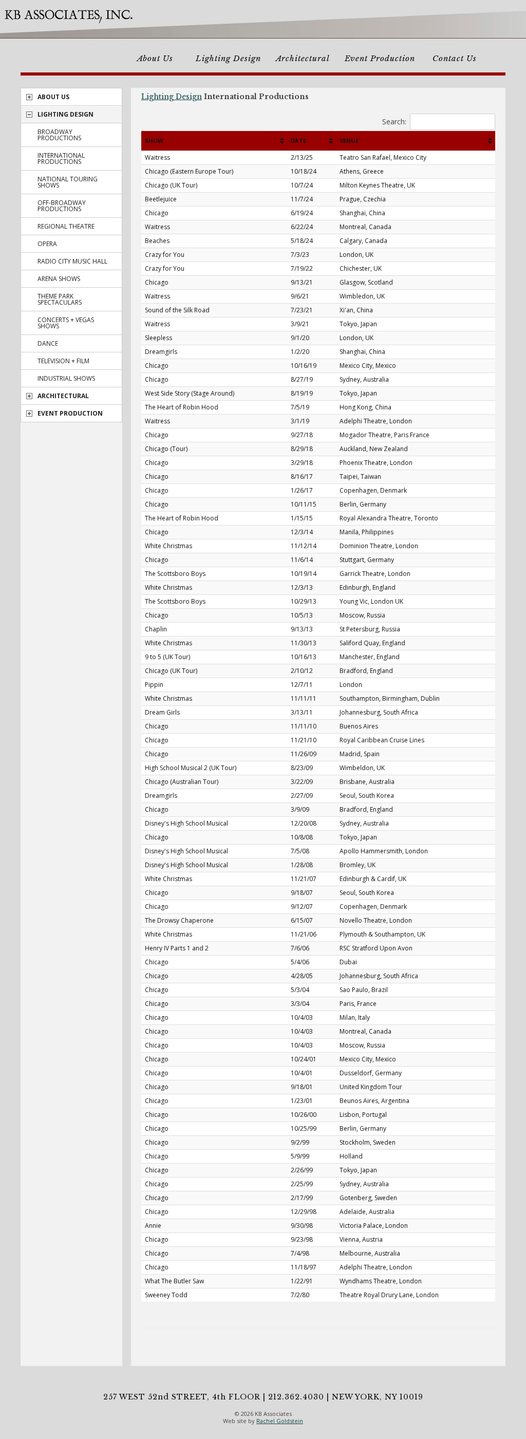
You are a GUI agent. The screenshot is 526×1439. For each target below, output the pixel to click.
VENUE (349, 140)
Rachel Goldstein (279, 1421)
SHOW (154, 140)
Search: (394, 121)
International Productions (61, 158)
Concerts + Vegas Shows (65, 322)
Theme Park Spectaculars (59, 299)
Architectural (303, 58)
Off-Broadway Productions (61, 205)
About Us (155, 58)
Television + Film (63, 361)
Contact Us (454, 58)
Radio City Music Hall (72, 261)
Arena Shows (58, 278)
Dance (47, 343)
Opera (47, 243)
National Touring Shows (67, 182)
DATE (298, 140)
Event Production (380, 58)
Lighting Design (228, 58)
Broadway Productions (59, 134)
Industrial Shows (66, 378)
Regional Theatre (66, 226)
